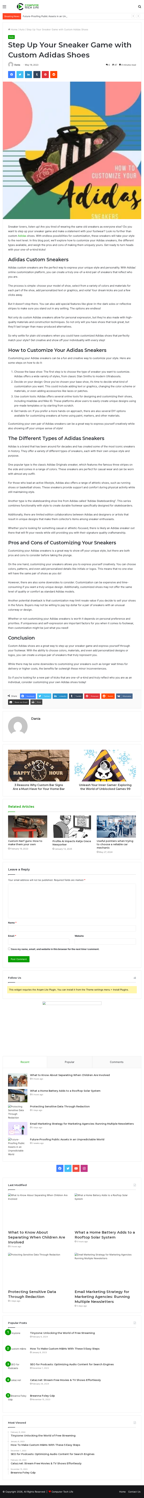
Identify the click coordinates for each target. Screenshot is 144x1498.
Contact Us (134, 1491)
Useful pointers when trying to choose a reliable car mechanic (115, 844)
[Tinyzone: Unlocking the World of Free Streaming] (17, 1337)
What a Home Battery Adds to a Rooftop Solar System (65, 1090)
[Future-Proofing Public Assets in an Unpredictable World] (17, 1147)
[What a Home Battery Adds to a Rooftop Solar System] (17, 1095)
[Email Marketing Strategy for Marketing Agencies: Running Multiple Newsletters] (17, 1128)
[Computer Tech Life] (28, 6)
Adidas (22, 235)
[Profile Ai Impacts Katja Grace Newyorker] (72, 826)
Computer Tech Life (62, 1491)
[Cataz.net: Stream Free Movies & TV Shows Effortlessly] (17, 1385)
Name (12, 922)
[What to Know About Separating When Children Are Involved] (17, 1080)
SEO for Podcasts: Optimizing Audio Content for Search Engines (72, 1364)
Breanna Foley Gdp (42, 1395)
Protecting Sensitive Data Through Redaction (60, 1106)
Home (13, 29)
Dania (17, 64)
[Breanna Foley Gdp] (17, 1400)
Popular (69, 1062)
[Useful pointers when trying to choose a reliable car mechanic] (116, 826)
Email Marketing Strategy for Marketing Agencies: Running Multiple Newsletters (82, 1123)
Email (12, 935)
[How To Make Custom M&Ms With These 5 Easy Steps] (17, 1353)
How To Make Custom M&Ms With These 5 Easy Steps (65, 1348)
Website (79, 935)
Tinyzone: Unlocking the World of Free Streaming (62, 1333)
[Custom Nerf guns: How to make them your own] (27, 826)
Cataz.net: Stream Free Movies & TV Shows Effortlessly (65, 1380)
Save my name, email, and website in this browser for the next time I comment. (55, 949)
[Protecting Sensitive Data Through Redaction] (17, 1112)
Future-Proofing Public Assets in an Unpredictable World (54, 16)
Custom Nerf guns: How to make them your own (25, 842)
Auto (22, 29)
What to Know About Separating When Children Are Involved (70, 1075)
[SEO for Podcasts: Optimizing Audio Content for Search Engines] (17, 1369)
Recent (25, 1062)
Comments (116, 1062)
